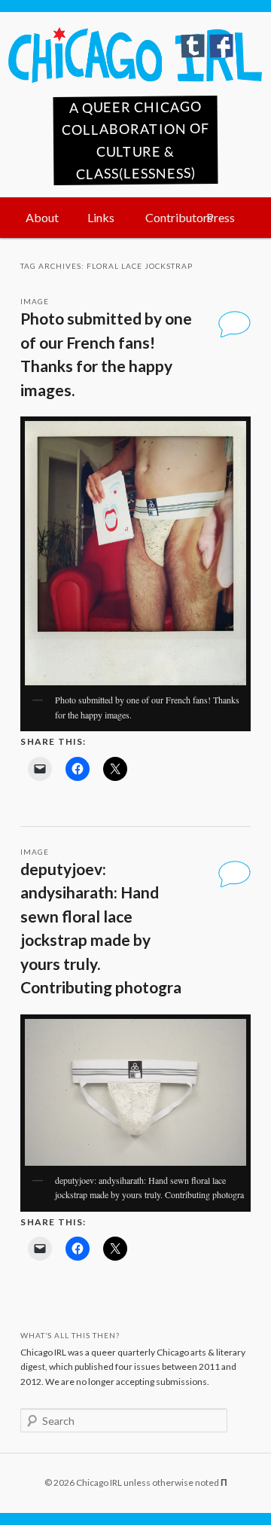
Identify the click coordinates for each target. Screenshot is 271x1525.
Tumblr (193, 46)
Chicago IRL (135, 55)
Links (100, 217)
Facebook (221, 46)
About (42, 217)
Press (220, 217)
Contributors (167, 217)
